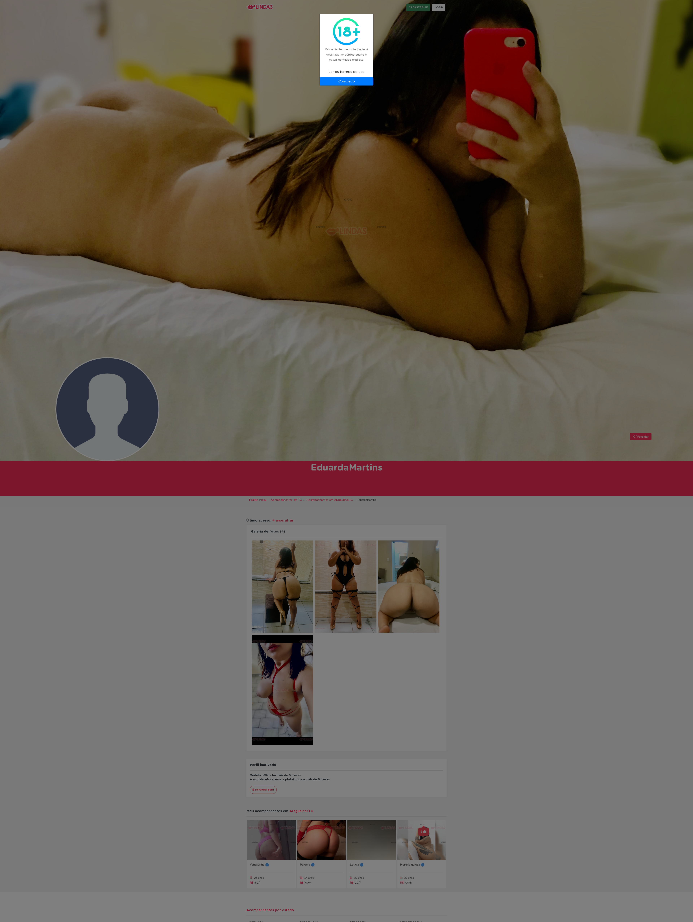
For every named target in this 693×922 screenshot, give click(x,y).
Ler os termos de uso (346, 72)
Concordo (346, 81)
